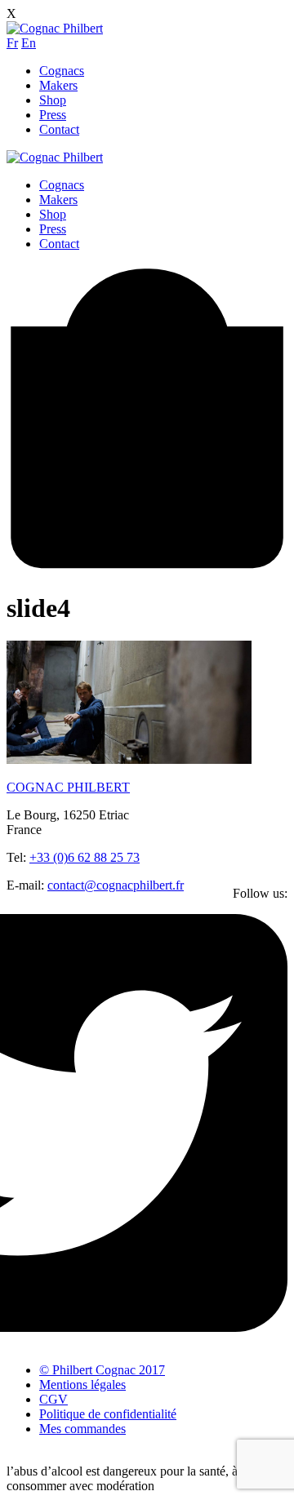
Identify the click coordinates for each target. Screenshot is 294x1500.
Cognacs (61, 71)
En (28, 43)
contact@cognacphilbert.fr (115, 885)
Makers (58, 85)
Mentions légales (82, 1384)
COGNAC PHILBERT (68, 787)
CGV (53, 1399)
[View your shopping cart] (147, 568)
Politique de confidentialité (107, 1414)
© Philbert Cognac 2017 (102, 1370)
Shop (52, 100)
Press (52, 115)
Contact (59, 129)
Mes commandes (82, 1429)
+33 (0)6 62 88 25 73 (84, 857)
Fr (12, 43)
